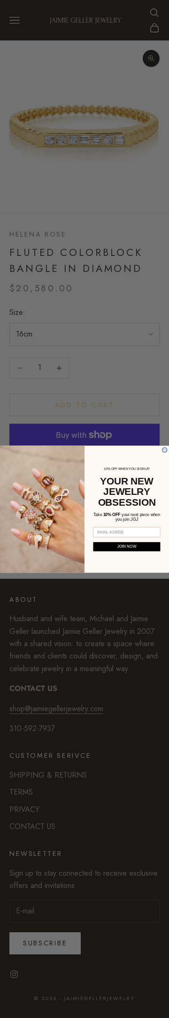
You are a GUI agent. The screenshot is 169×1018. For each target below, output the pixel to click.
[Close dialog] (164, 449)
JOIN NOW (127, 546)
